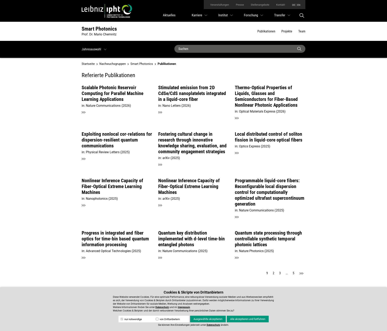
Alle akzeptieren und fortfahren (247, 319)
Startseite (88, 64)
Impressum (184, 307)
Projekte (286, 31)
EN (298, 4)
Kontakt (280, 4)
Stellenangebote (260, 4)
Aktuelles (169, 15)
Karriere (197, 15)
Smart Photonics (99, 29)
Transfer (279, 15)
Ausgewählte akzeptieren (208, 319)
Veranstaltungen (219, 4)
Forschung (251, 15)
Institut (223, 15)
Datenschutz (162, 307)
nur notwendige (133, 319)
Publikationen (266, 31)
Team (301, 31)
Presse (240, 4)
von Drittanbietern (169, 319)
